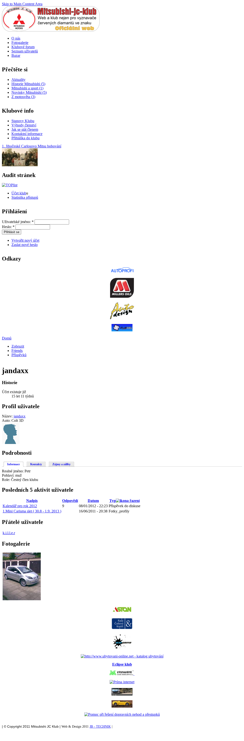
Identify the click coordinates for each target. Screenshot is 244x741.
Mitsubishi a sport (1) (27, 88)
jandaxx (19, 416)
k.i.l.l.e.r (9, 533)
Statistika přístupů (24, 197)
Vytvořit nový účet (25, 240)
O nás (15, 38)
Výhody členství (23, 125)
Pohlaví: (8, 475)
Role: (6, 480)
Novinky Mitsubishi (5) (29, 92)
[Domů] (51, 30)
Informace (13, 464)
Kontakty (36, 464)
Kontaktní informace (26, 134)
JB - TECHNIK (100, 726)
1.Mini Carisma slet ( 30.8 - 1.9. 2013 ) (32, 511)
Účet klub (18, 193)
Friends (17, 351)
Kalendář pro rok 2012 (20, 506)
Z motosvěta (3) (23, 97)
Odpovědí (70, 501)
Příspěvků (18, 355)
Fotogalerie (19, 43)
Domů (6, 338)
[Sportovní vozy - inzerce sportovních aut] (122, 706)
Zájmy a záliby (61, 464)
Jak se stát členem (24, 129)
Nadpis (32, 501)
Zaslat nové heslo (24, 245)
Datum (93, 501)
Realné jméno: (13, 471)
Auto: (6, 420)
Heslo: (8, 227)
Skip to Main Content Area (22, 4)
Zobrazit (17, 346)
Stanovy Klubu (22, 121)
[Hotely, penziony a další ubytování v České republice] (122, 656)
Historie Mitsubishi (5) (28, 84)
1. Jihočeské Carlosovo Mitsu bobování (31, 146)
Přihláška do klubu (25, 138)
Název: (8, 416)
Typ (112, 501)
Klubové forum (23, 47)
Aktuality (18, 80)
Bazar (15, 55)
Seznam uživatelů (24, 51)
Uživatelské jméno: (18, 222)
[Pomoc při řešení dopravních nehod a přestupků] (122, 714)
